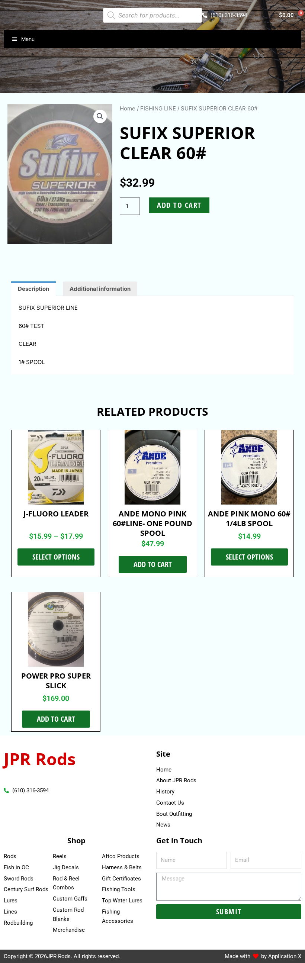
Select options (56, 557)
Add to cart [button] (153, 564)
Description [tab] (33, 288)
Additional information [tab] (100, 288)
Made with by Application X (263, 956)
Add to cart (179, 205)
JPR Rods (40, 758)
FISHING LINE (158, 108)
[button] (100, 116)
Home (127, 108)
